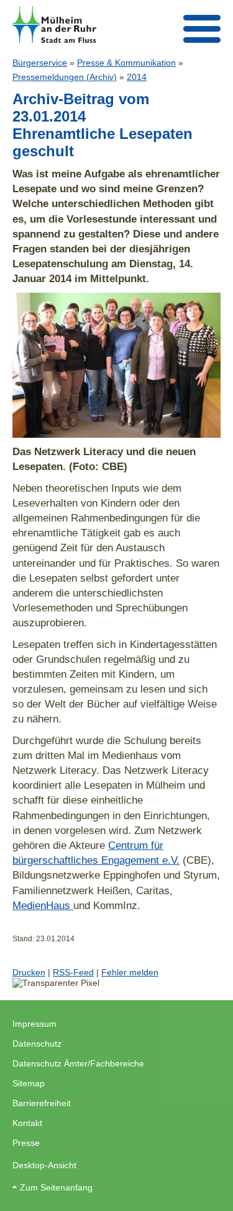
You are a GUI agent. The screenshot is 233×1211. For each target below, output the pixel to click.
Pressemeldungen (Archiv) (64, 77)
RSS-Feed (73, 972)
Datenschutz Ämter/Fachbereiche (78, 1063)
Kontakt (27, 1123)
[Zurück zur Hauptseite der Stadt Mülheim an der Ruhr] (54, 24)
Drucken (28, 972)
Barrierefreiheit (41, 1103)
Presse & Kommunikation (126, 63)
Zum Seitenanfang (56, 1187)
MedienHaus (42, 905)
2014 (137, 77)
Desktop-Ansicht (44, 1165)
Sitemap (28, 1083)
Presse (26, 1143)
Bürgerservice (39, 63)
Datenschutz (37, 1044)
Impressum (34, 1024)
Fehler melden (129, 972)
